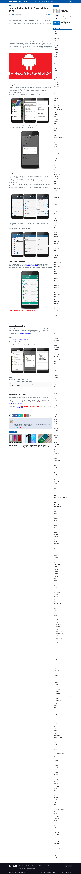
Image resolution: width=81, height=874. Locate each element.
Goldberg (55, 239)
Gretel (55, 253)
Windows (55, 811)
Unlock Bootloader (17, 412)
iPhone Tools (56, 349)
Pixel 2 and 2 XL (57, 553)
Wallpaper (56, 774)
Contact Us (49, 872)
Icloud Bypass (56, 310)
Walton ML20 (56, 783)
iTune (55, 361)
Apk (54, 89)
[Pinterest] (25, 415)
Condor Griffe (56, 155)
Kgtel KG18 (56, 377)
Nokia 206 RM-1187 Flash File (59, 500)
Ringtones (56, 610)
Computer (56, 151)
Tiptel (55, 719)
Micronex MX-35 (57, 462)
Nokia (55, 499)
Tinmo (55, 718)
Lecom (55, 402)
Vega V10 (55, 744)
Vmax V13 (56, 765)
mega (55, 446)
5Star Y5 (55, 54)
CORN (55, 160)
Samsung (56, 619)
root (55, 612)
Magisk (55, 416)
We (54, 800)
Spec (55, 666)
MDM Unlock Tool (57, 444)
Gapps (55, 225)
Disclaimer (61, 872)
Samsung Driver (57, 622)
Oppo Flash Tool (57, 532)
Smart (55, 647)
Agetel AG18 (56, 59)
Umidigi (55, 733)
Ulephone (56, 730)
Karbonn (55, 370)
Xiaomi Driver (56, 841)
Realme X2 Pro (57, 596)
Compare (55, 149)
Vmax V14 (56, 767)
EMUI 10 (55, 193)
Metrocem (56, 449)
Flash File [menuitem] (31, 1)
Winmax (55, 813)
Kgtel (55, 372)
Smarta (55, 650)
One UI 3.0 (56, 518)
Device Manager (57, 174)
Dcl (54, 171)
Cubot (55, 167)
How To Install (56, 287)
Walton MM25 (56, 786)
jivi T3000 (56, 366)
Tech (55, 707)
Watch (55, 795)
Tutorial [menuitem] (52, 1)
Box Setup (56, 126)
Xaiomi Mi (56, 830)
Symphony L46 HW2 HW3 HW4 (59, 700)
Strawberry (56, 675)
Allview (55, 75)
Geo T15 (55, 231)
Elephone (56, 190)
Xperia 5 (55, 846)
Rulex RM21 (56, 615)
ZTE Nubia (56, 859)
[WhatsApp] (51, 14)
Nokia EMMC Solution (58, 506)
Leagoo (55, 400)
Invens (55, 331)
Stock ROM (56, 673)
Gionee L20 (56, 236)
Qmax (55, 578)
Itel (54, 352)
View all (50, 431)
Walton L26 (56, 779)
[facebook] (14, 427)
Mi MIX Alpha (56, 453)
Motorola (55, 478)
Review (55, 606)
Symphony (56, 682)
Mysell (55, 493)
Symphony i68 (56, 691)
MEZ (55, 451)
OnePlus (55, 520)
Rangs (55, 585)
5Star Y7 (55, 56)
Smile (55, 654)
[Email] (27, 415)
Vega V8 (55, 747)
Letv (55, 407)
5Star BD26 (56, 49)
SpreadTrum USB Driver (58, 670)
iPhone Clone (56, 347)
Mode (55, 472)
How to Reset (56, 289)
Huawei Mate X (57, 303)
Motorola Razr (56, 481)
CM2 (55, 148)
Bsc (54, 132)
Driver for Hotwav (57, 188)
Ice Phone (56, 306)
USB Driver (56, 740)
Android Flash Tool (57, 84)
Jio (54, 365)
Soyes (55, 663)
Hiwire (55, 271)
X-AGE (55, 827)
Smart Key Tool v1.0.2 (58, 649)
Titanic (55, 721)
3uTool (55, 31)
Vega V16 (55, 746)
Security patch (57, 642)
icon (55, 313)
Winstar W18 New (57, 822)
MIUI (55, 469)
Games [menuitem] (47, 1)
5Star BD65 (56, 51)
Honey (55, 275)
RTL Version (70, 872)
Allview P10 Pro (57, 77)
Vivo (55, 758)
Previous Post (11, 450)
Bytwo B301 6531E (57, 141)
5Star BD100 (56, 38)
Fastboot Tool (56, 197)
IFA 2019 (55, 315)
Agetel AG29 (56, 66)
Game (55, 223)
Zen (54, 853)
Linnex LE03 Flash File (58, 412)
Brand (55, 130)
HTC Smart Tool (57, 298)
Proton (55, 566)
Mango (55, 418)
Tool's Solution (57, 725)
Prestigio (55, 562)
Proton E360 (56, 573)
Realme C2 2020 (57, 592)
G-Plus (55, 215)
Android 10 (56, 81)
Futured (55, 213)
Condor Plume (56, 156)
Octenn (55, 509)
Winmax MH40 (56, 816)
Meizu (55, 448)
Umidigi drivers (57, 735)
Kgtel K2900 (56, 373)
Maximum (56, 435)
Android (13, 5)
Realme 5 (56, 589)
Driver (55, 186)
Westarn (55, 802)
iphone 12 (56, 345)
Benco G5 (56, 100)
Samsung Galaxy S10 (58, 631)
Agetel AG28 (56, 65)
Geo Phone (56, 229)
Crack (55, 165)
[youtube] (20, 427)
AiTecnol (55, 72)
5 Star (55, 35)
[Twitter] (49, 14)
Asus (55, 93)
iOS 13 (55, 333)
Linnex (55, 410)
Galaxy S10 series (57, 220)
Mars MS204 (56, 433)
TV (54, 726)
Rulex (55, 613)
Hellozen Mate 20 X (57, 262)
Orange (55, 541)
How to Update (57, 292)
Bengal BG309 (56, 107)
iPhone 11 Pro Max (57, 342)
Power (55, 560)
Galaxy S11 (56, 222)
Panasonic (56, 546)
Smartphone (56, 652)
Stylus (55, 677)
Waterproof (56, 797)
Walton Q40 (56, 792)
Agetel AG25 (56, 63)
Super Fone (56, 679)
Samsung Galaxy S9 (57, 635)
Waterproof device (57, 799)
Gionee (55, 234)
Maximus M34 (56, 441)
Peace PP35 (56, 550)
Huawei (55, 299)
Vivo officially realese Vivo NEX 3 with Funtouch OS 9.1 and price (30, 447)
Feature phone (57, 199)
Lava (55, 395)
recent (55, 597)
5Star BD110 (56, 40)
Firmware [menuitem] (25, 1)
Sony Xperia (56, 659)
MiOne (55, 465)
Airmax (55, 70)
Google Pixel (56, 243)
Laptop (55, 391)
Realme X (56, 594)
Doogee (55, 183)
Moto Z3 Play (56, 476)
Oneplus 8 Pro (56, 525)
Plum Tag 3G (56, 555)
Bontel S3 (56, 121)
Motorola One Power (58, 479)
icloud (55, 308)
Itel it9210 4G (56, 356)
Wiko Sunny (56, 807)
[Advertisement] (30, 33)
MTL (55, 486)
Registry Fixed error (57, 605)
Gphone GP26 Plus (57, 248)
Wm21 (55, 825)
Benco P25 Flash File (58, 102)
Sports (55, 668)
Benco (55, 96)
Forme (55, 206)
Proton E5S (56, 575)
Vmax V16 (56, 770)
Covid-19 (55, 163)
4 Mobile (55, 33)
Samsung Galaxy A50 (58, 626)
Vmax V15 (56, 769)
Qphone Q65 (56, 583)
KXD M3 (55, 388)
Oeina (55, 511)
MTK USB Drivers (57, 485)
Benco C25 (56, 98)
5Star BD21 (56, 47)
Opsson (55, 538)
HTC (55, 296)
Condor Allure (56, 153)
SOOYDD (55, 661)
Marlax (55, 421)
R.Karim (16, 420)
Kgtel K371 (56, 375)
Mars (55, 426)
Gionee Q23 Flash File (58, 238)
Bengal (55, 103)
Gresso (55, 252)
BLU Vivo (55, 116)
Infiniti (55, 322)
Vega (55, 742)
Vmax (55, 763)
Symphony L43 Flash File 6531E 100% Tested (62, 696)
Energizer (56, 195)
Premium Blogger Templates (19, 872)
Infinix (55, 326)
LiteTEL (55, 414)
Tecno (55, 709)
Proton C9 (56, 569)
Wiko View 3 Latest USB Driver (59, 809)
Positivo (55, 559)
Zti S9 (55, 860)
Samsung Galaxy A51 (58, 627)
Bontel (55, 118)
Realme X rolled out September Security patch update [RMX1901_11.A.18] (44, 447)
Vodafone (56, 772)
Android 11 (56, 82)
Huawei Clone (56, 301)
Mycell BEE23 (56, 490)
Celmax (55, 146)
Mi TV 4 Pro (56, 455)
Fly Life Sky (56, 204)
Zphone (55, 857)
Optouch (55, 539)
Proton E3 (56, 571)
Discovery (56, 178)
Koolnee (55, 384)
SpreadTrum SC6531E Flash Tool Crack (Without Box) (66, 17)
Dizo (55, 179)
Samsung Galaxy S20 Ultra (59, 633)
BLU (55, 112)
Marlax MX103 (56, 425)
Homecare (56, 273)
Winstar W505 (56, 823)
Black (55, 111)
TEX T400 (55, 714)
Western (55, 804)
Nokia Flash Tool (57, 508)
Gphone (55, 246)
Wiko (55, 806)
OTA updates (56, 543)
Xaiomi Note (56, 832)
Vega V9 (55, 749)
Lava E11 (55, 398)
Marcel (55, 419)
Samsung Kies (56, 636)
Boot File (55, 123)
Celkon (55, 144)
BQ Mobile (56, 128)
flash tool (56, 201)
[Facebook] (48, 14)
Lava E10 (55, 396)
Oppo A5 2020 (56, 529)
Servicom (56, 643)
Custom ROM (56, 169)
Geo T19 (55, 232)
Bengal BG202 (56, 105)
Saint (55, 617)
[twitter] (17, 427)
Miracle (55, 467)
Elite (55, 192)
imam (55, 317)
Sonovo (55, 656)
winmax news (56, 818)
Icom (55, 312)
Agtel (55, 68)
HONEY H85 (56, 278)
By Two (55, 135)
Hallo (55, 261)
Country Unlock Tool (58, 162)
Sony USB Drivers (57, 658)
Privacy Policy (55, 872)
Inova (55, 329)
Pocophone (56, 557)
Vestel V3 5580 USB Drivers (59, 753)
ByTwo (55, 139)
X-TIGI (55, 829)
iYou (55, 363)
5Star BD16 (56, 43)
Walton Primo (56, 790)
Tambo (55, 705)
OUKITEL (55, 545)
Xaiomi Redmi (56, 834)
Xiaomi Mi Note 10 (57, 843)
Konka (55, 382)
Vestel (55, 751)
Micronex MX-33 (57, 460)
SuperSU (55, 680)
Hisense (55, 268)
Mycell (55, 488)
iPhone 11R (56, 343)
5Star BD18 (56, 45)
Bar (54, 95)
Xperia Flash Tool (57, 848)
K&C (55, 368)
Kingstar (55, 379)
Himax (55, 264)
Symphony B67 (57, 684)
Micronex (56, 458)
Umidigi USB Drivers (58, 737)
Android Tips (56, 86)
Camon (55, 142)
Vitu (55, 756)
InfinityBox (56, 324)
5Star (55, 36)
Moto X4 (55, 474)
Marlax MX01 (56, 423)
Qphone (55, 582)
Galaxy (55, 216)
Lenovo (55, 403)
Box (55, 125)
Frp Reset (56, 209)
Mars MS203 (56, 432)
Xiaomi (55, 839)
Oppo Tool (56, 536)
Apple (55, 91)
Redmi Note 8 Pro (57, 603)
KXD (55, 386)
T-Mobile (55, 703)
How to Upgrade (57, 294)
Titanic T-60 (56, 723)
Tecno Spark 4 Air (57, 710)
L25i (55, 389)
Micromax (56, 456)
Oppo (55, 527)
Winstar (55, 820)
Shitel (55, 645)
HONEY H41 (56, 276)
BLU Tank (56, 114)
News (55, 495)
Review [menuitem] (43, 1)
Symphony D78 (57, 689)
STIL (55, 672)
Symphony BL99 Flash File (59, 686)
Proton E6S (56, 576)
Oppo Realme (56, 534)
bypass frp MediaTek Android (59, 137)
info (55, 328)
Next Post (49, 450)
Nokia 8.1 (55, 502)
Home (10, 5)
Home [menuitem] (20, 1)
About (44, 872)
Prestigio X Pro (57, 564)
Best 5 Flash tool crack (58, 109)
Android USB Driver (57, 88)
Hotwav (55, 280)
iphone (55, 336)
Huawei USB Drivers (58, 305)
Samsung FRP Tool (57, 624)
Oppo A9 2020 (56, 530)
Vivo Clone (56, 760)
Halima (55, 257)
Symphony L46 (56, 698)
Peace (55, 548)
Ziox (55, 855)
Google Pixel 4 (56, 245)
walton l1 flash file (57, 777)
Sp (54, 665)
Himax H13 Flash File (58, 266)
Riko (55, 608)
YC (54, 850)
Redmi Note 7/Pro (57, 601)
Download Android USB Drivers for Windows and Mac (66, 24)
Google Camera (57, 241)
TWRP (55, 728)
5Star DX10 (56, 52)
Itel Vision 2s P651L (57, 359)
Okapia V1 (56, 515)
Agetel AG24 (56, 61)
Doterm (55, 185)
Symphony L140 (57, 693)
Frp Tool (55, 211)
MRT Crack (56, 483)
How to (55, 282)
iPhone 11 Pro (56, 340)
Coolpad (55, 158)
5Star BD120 (56, 42)
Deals (55, 172)
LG (54, 409)
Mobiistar (56, 470)
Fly (54, 202)
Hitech (55, 269)
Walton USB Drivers (57, 793)
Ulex (55, 732)
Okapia (55, 513)
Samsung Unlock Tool (58, 638)
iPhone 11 (56, 338)
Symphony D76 (57, 688)
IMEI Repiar (56, 320)
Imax (55, 319)
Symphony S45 (57, 702)
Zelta (55, 852)
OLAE (55, 516)
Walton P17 (56, 788)
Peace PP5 (56, 552)
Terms (65, 872)
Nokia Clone (56, 504)
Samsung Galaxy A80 (58, 629)
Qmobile (55, 580)
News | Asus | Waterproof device (60, 497)
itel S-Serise (56, 358)
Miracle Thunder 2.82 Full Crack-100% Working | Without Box (66, 12)
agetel (55, 58)
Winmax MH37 (56, 815)
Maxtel (55, 442)
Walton (55, 776)
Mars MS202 (56, 430)
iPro (55, 350)
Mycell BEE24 (56, 492)
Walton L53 (56, 781)
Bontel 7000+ (56, 119)
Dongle (55, 181)
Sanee (55, 640)
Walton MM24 (56, 785)
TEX (54, 712)
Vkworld (55, 762)
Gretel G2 (56, 255)
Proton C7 (56, 567)
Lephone (55, 405)
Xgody (55, 837)
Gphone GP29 (56, 250)
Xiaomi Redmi (56, 845)
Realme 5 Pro (56, 590)
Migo (55, 463)
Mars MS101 (56, 428)
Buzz (55, 133)
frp (54, 208)
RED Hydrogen (56, 599)
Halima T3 (56, 259)
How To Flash (56, 285)
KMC (55, 380)
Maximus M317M (57, 439)
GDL (55, 227)
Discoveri (56, 176)
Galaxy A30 (56, 218)
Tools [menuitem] (36, 1)
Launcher (56, 393)
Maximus (55, 437)
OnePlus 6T (56, 522)
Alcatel (55, 73)
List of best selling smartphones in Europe (14, 446)
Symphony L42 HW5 (57, 695)
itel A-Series (56, 354)
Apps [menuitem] (39, 1)
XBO (55, 836)
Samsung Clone (57, 620)
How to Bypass (57, 283)
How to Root (56, 290)
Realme (55, 587)
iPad (55, 335)
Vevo (55, 755)
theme (55, 716)
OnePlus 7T (56, 523)
